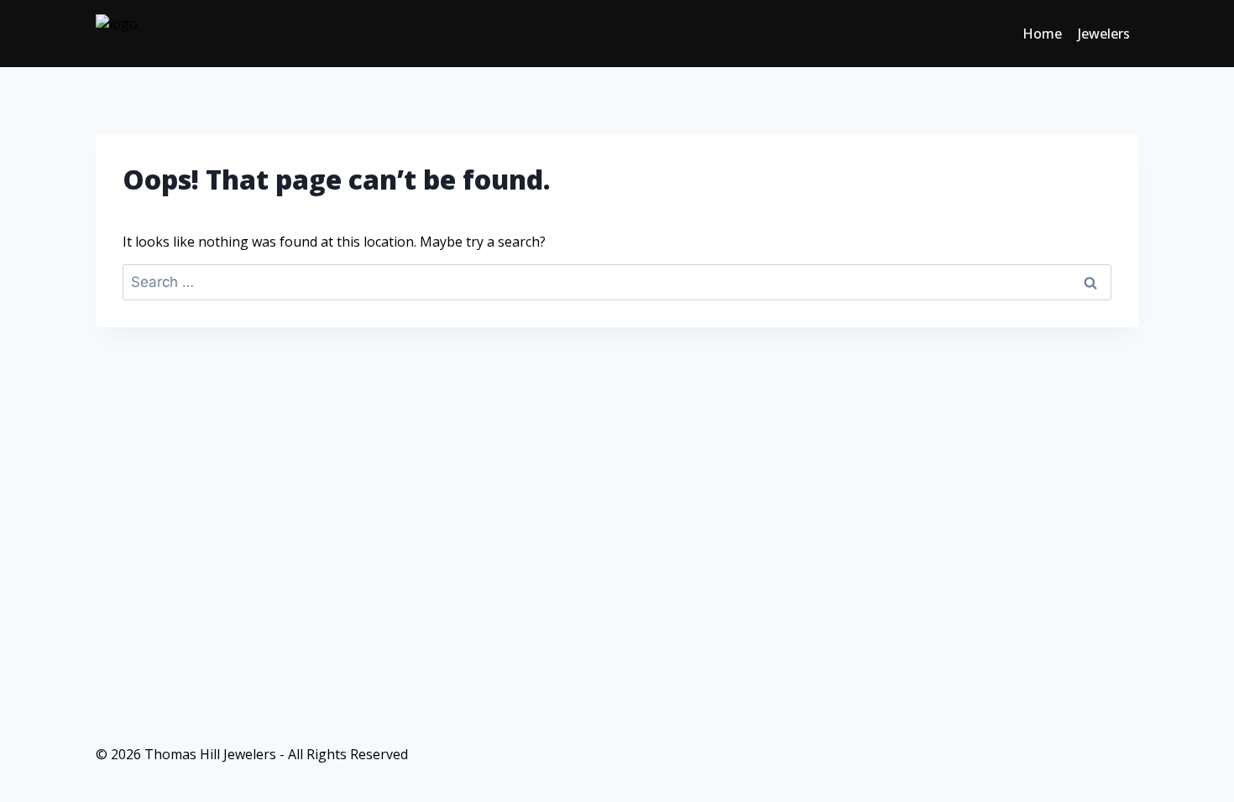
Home (1042, 33)
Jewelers (1104, 33)
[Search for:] (617, 282)
